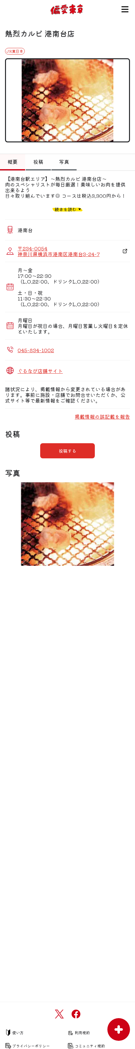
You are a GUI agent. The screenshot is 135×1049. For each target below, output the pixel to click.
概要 (13, 161)
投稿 (38, 161)
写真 (64, 161)
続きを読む (66, 209)
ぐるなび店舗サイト (40, 371)
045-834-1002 (36, 350)
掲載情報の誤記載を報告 (102, 416)
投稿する (67, 451)
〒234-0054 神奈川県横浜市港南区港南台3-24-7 (59, 251)
